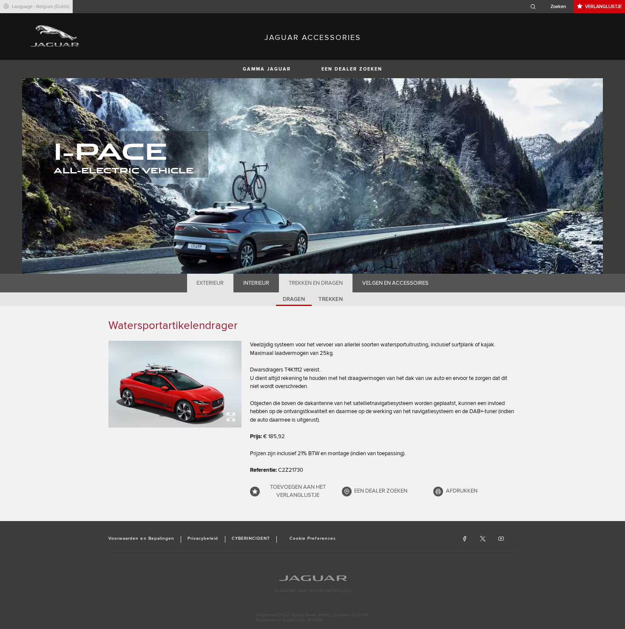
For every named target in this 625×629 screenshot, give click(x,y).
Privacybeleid (203, 538)
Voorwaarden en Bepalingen (141, 538)
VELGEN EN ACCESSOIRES (395, 283)
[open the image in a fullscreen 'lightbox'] (174, 384)
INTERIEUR (256, 283)
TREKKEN (330, 299)
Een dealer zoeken (351, 69)
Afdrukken (461, 490)
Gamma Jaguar (267, 69)
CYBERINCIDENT (251, 538)
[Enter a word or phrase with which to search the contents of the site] (551, 6)
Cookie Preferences (313, 538)
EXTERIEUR (210, 283)
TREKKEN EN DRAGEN (316, 283)
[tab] (210, 283)
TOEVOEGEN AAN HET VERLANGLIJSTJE (298, 491)
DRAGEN (294, 299)
